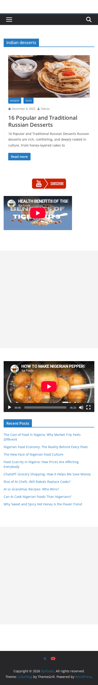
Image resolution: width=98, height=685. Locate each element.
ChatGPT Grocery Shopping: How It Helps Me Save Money (47, 474)
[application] (49, 386)
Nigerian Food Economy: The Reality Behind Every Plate (46, 447)
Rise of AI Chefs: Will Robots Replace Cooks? (37, 481)
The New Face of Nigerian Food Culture (33, 454)
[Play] (9, 407)
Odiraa (45, 109)
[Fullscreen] (88, 407)
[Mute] (81, 407)
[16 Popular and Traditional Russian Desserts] (49, 76)
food (28, 100)
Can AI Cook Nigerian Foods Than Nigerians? (37, 496)
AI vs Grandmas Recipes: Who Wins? (31, 489)
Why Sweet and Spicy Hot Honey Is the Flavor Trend (43, 504)
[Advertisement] (49, 299)
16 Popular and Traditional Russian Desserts (42, 121)
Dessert (14, 100)
